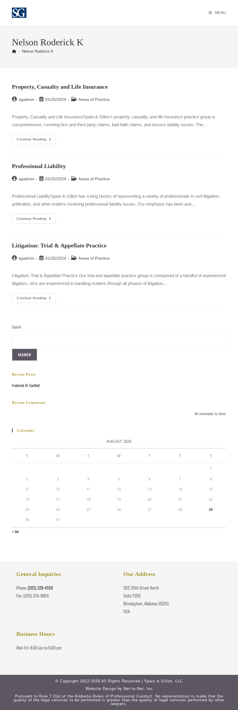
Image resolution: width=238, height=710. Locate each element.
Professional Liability (39, 166)
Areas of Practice (94, 99)
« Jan (15, 531)
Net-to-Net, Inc (138, 688)
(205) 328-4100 (40, 587)
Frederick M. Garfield (26, 385)
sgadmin (26, 99)
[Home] (14, 51)
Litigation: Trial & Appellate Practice (59, 245)
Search (16, 327)
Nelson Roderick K (37, 51)
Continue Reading (36, 140)
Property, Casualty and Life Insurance (60, 86)
